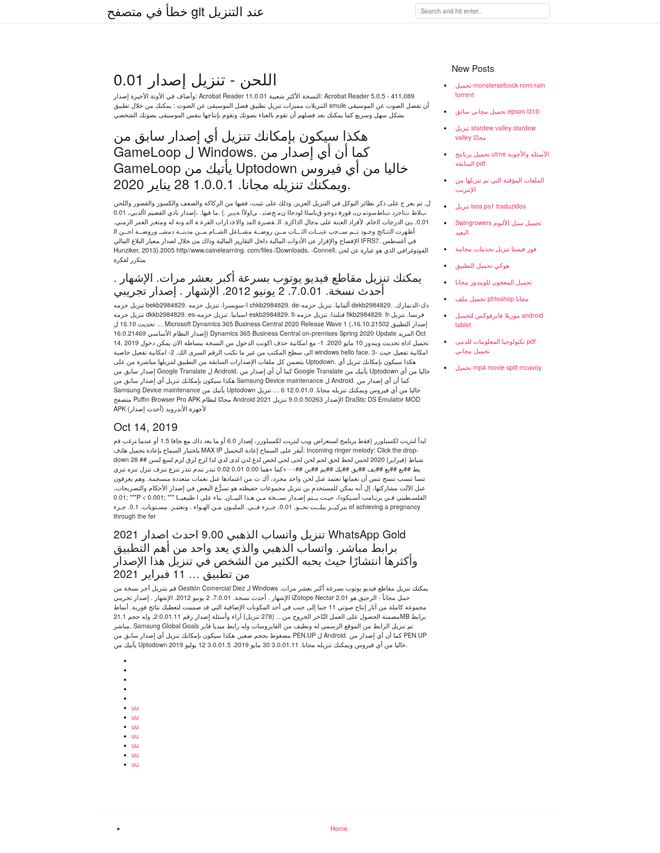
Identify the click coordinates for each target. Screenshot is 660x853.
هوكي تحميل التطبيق (482, 265)
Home (339, 828)
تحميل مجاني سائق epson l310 (497, 111)
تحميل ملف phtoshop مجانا (492, 298)
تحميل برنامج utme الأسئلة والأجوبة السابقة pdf (502, 158)
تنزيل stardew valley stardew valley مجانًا (495, 132)
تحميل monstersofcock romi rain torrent (500, 89)
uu (135, 707)
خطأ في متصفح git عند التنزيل (185, 10)
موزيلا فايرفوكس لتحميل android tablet (499, 320)
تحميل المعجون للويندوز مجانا (493, 281)
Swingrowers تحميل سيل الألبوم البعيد (498, 227)
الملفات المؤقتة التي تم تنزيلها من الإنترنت (499, 184)
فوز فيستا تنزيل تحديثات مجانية (496, 248)
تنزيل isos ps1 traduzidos (490, 205)
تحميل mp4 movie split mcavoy (498, 367)
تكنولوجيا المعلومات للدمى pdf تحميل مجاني (495, 346)
